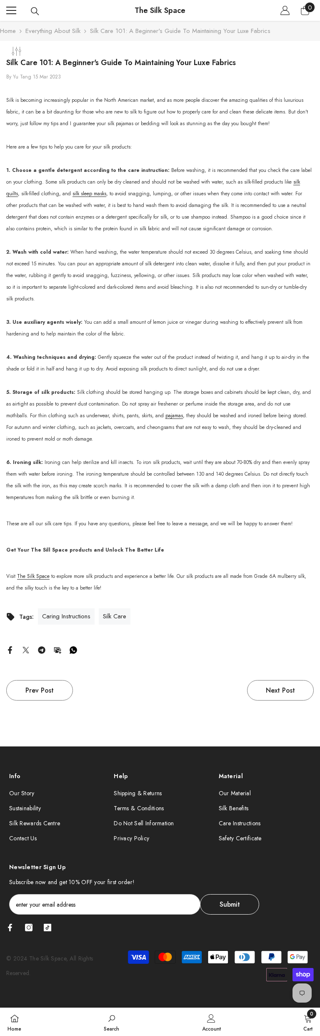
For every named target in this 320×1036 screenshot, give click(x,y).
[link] (111, 1021)
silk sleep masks (89, 193)
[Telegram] (41, 649)
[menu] (11, 10)
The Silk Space (33, 576)
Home (8, 30)
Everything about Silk (52, 30)
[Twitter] (26, 649)
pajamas (174, 415)
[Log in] (285, 10)
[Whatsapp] (73, 649)
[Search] (35, 11)
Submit (230, 904)
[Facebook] (10, 649)
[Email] (57, 649)
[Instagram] (28, 927)
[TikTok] (47, 927)
